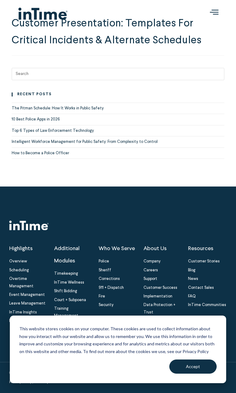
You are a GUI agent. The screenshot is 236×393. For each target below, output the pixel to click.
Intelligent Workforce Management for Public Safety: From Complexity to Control (85, 142)
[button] (214, 13)
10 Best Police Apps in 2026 (36, 119)
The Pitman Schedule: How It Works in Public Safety (58, 108)
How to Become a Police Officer (40, 153)
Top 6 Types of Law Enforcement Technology (53, 131)
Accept (193, 366)
